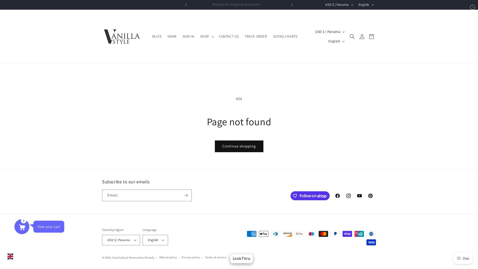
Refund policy (168, 257)
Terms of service (215, 257)
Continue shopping (239, 146)
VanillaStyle (120, 257)
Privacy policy (191, 257)
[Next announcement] (292, 4)
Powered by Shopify (142, 257)
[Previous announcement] (185, 4)
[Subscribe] (185, 195)
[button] (206, 36)
